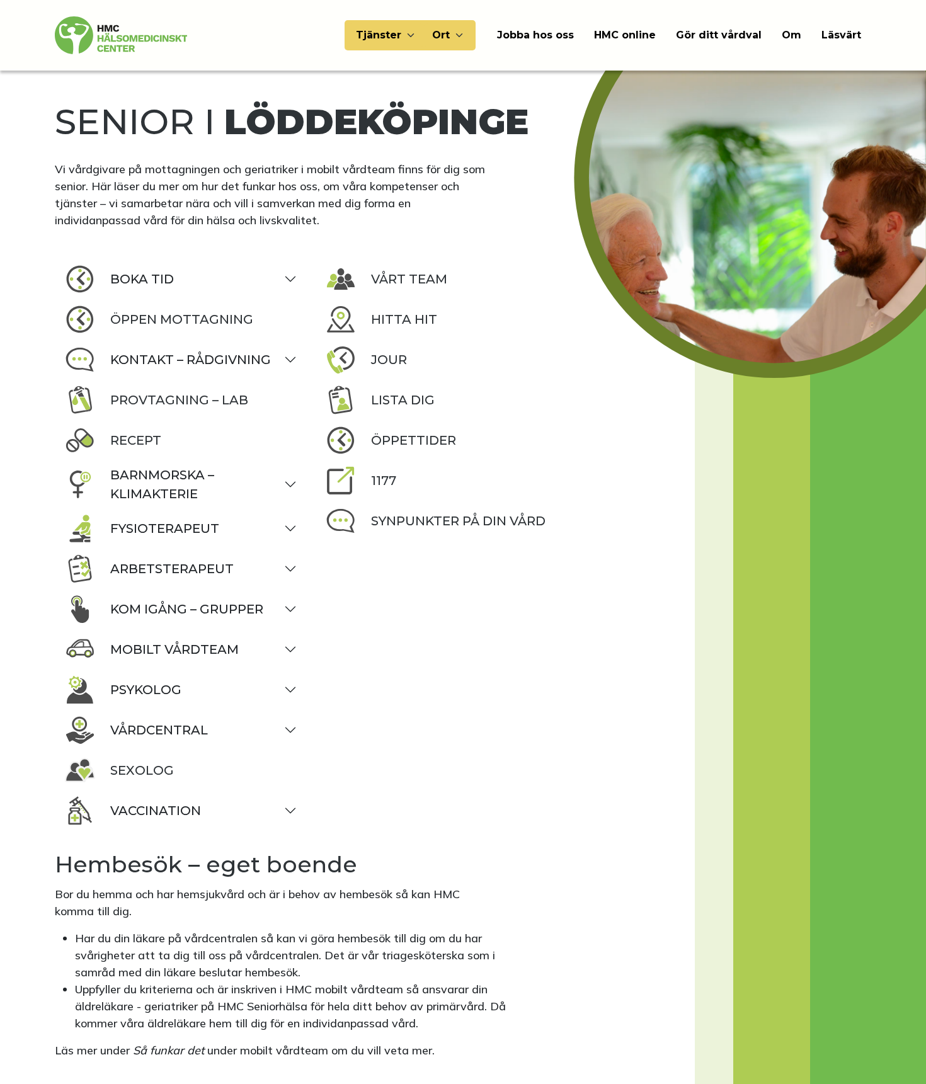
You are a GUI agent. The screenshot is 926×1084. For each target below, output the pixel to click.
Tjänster (378, 35)
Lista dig (403, 400)
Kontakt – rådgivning (190, 359)
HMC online (625, 35)
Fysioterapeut (164, 528)
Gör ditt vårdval (719, 35)
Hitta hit (404, 319)
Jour (389, 359)
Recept (135, 440)
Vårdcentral (159, 730)
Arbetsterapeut (172, 568)
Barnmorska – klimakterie (162, 484)
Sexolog (142, 770)
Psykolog (145, 689)
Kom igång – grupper (186, 609)
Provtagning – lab (179, 400)
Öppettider (413, 440)
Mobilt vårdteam (174, 649)
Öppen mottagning (181, 319)
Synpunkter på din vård (458, 520)
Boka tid (142, 279)
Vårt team (409, 279)
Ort (441, 35)
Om (791, 35)
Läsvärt (841, 35)
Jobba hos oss (535, 35)
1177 (383, 480)
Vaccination (155, 810)
